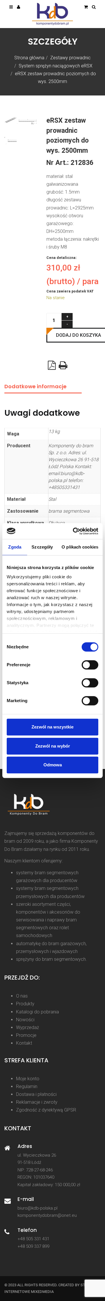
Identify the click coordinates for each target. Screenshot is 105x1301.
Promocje (26, 1035)
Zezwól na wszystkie (53, 726)
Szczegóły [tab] (42, 546)
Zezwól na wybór (52, 746)
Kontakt (24, 1043)
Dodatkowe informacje (35, 386)
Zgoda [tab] (14, 546)
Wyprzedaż (27, 1027)
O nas (22, 996)
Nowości (25, 1019)
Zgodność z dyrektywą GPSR (46, 1110)
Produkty (25, 1003)
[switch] (90, 664)
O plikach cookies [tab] (80, 546)
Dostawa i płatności (36, 1094)
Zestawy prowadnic (70, 57)
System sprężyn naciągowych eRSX (55, 66)
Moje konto (27, 1078)
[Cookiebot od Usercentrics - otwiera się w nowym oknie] (74, 531)
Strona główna (29, 57)
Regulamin (26, 1086)
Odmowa (52, 764)
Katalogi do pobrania (37, 1012)
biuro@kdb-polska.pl (37, 1208)
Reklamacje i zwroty (36, 1102)
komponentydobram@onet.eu (47, 1215)
